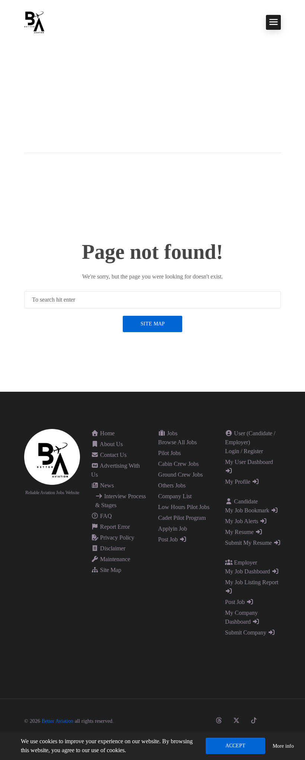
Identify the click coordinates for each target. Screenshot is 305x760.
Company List (175, 496)
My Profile (238, 481)
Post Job (168, 539)
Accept (235, 745)
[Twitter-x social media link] (236, 720)
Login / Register (244, 451)
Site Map (153, 324)
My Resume (240, 532)
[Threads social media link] (218, 720)
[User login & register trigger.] (27, 164)
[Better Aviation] (35, 22)
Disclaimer (112, 548)
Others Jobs (172, 485)
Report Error (114, 527)
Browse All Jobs (177, 442)
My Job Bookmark (248, 510)
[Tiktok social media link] (253, 720)
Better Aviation (57, 721)
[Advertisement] (152, 89)
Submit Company (246, 632)
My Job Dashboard (248, 571)
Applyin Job (172, 528)
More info (283, 746)
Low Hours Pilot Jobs (183, 507)
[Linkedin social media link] (271, 720)
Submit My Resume (249, 543)
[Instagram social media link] (201, 720)
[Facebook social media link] (183, 720)
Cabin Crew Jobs (178, 464)
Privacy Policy (116, 537)
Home (107, 433)
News (106, 485)
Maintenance (114, 559)
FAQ (105, 516)
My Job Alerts (242, 521)
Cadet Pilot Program (182, 518)
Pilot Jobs (169, 453)
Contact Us (112, 455)
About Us (111, 444)
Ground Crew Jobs (180, 474)
